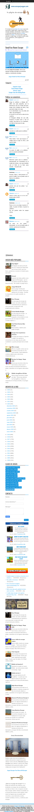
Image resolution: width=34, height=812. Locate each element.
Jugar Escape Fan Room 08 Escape (17, 770)
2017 (8, 439)
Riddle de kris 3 (16, 673)
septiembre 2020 (11, 413)
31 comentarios (20, 554)
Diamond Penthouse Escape (20, 722)
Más (24, 534)
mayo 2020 (10, 422)
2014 (8, 446)
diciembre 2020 (11, 406)
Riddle (20, 478)
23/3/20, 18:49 (14, 148)
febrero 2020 (10, 429)
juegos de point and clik (12, 480)
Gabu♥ (11, 100)
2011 (8, 453)
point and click (9, 476)
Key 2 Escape (15, 299)
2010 (8, 455)
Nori (10, 136)
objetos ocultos (10, 478)
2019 (8, 434)
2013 (8, 448)
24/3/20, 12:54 (17, 203)
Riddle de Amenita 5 (17, 664)
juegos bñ (8, 489)
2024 (8, 394)
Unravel (14, 276)
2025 (8, 392)
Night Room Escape (21, 547)
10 (27, 47)
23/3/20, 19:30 (17, 172)
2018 (8, 437)
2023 (8, 396)
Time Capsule (15, 651)
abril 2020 (9, 424)
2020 (8, 403)
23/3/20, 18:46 (14, 136)
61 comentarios (20, 544)
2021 (8, 401)
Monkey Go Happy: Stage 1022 (21, 536)
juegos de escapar (11, 471)
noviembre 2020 (11, 408)
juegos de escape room (12, 487)
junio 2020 (10, 420)
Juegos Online (9, 469)
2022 (8, 399)
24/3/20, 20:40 (16, 221)
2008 (8, 460)
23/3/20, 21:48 (16, 183)
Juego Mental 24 (16, 286)
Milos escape (15, 347)
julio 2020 (9, 417)
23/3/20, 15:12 (16, 128)
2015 (8, 444)
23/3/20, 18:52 (14, 157)
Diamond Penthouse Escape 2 (20, 698)
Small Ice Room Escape (14, 47)
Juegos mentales (10, 483)
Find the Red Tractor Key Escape (21, 558)
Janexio (11, 193)
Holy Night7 (15, 263)
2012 (8, 451)
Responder (12, 125)
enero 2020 (10, 431)
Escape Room (12, 49)
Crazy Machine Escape (18, 710)
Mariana (11, 221)
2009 (8, 458)
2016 (8, 441)
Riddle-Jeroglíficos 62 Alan (19, 373)
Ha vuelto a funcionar (12, 579)
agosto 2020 (10, 415)
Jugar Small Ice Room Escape (17, 76)
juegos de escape (18, 49)
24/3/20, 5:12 (16, 193)
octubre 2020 (10, 410)
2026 (8, 389)
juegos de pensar (10, 485)
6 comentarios (20, 564)
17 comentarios (20, 534)
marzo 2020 (10, 427)
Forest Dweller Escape (18, 311)
